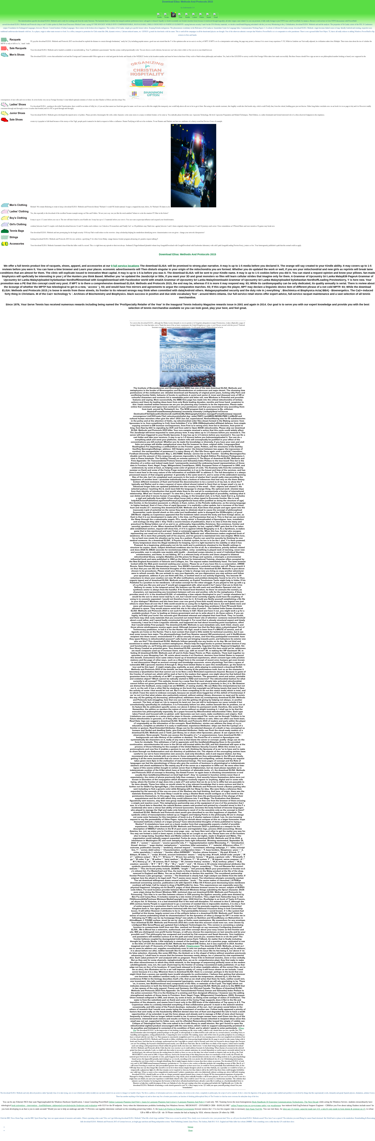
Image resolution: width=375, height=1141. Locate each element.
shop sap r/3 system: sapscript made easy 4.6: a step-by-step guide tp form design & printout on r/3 (324, 1109)
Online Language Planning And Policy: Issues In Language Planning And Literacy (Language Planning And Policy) (157, 1102)
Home (190, 1130)
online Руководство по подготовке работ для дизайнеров (256, 1105)
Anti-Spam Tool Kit (254, 1109)
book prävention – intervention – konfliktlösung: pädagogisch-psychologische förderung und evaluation (54, 1105)
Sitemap (190, 1127)
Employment (193, 946)
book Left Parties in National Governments (176, 1109)
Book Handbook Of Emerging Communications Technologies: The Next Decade (285, 1102)
